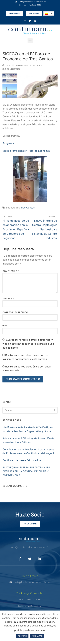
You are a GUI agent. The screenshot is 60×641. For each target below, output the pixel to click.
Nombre (8, 298)
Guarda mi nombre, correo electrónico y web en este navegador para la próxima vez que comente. (28, 343)
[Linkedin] (35, 21)
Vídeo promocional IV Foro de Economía (26, 150)
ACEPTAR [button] (22, 636)
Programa (8, 143)
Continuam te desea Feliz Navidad (22, 460)
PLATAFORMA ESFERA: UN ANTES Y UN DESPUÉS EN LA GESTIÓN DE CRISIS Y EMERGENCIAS (26, 471)
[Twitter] (30, 21)
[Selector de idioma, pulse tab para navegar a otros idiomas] (48, 13)
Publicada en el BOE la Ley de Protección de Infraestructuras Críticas (28, 440)
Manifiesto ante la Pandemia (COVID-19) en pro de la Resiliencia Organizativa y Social (27, 429)
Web (4, 326)
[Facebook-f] (25, 21)
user (7, 65)
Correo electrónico (16, 312)
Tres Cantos (28, 207)
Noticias (37, 65)
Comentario (10, 271)
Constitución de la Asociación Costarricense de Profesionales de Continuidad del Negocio (28, 451)
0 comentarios (12, 69)
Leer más (40, 630)
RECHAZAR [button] (37, 636)
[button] (30, 40)
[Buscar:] (30, 410)
